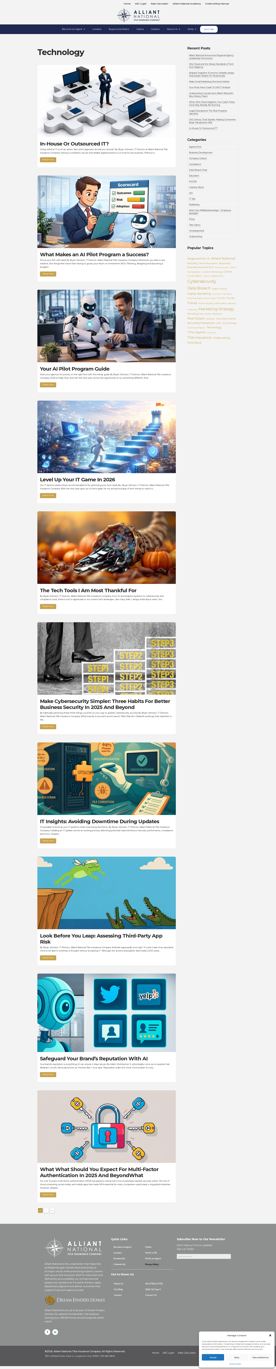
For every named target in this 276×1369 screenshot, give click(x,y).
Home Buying (205, 303)
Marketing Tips (195, 313)
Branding (192, 263)
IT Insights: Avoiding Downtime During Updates (99, 821)
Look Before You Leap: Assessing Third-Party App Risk (101, 939)
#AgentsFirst (196, 258)
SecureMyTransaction (201, 322)
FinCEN (193, 181)
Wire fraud (194, 342)
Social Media (229, 323)
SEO (218, 323)
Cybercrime (217, 276)
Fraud (192, 303)
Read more (48, 159)
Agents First (195, 147)
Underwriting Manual (217, 3)
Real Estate (196, 318)
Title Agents (196, 332)
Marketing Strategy (216, 309)
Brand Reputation (208, 263)
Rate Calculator (159, 3)
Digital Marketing (199, 293)
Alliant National (223, 258)
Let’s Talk (209, 29)
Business (225, 263)
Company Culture (198, 158)
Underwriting (195, 236)
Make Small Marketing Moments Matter (209, 81)
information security (225, 303)
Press (192, 219)
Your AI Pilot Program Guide (74, 369)
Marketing (194, 204)
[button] (270, 1335)
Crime (227, 271)
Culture (206, 276)
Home (127, 3)
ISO (191, 193)
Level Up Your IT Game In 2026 (77, 479)
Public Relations (213, 314)
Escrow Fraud (209, 298)
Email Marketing (195, 298)
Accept (213, 1357)
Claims (140, 29)
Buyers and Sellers (119, 29)
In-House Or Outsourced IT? (74, 144)
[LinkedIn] (55, 1332)
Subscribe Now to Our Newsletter (201, 1239)
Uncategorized (196, 230)
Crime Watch (194, 275)
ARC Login (140, 3)
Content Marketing (212, 272)
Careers (155, 29)
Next (52, 1210)
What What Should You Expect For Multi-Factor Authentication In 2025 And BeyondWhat (99, 1172)
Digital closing (219, 288)
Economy (216, 294)
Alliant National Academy (187, 3)
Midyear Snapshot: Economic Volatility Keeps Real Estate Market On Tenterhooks (211, 74)
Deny (236, 1357)
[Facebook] (47, 1332)
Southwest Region (196, 327)
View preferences (260, 1357)
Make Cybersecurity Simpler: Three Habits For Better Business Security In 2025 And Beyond (105, 704)
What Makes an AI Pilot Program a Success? (94, 254)
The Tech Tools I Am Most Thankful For (88, 590)
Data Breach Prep (198, 170)
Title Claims (194, 225)
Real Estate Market (226, 318)
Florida (230, 298)
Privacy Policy (235, 1364)
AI (208, 258)
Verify (190, 29)
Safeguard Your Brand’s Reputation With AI (94, 1058)
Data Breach (199, 288)
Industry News (196, 187)
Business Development (201, 152)
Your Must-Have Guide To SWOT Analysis (209, 87)
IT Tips (192, 199)
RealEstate (210, 319)
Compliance (195, 164)
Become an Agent (72, 29)
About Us (172, 29)
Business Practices (222, 267)
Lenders (96, 29)
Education (194, 175)
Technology (214, 327)
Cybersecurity (201, 281)
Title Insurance (199, 338)
